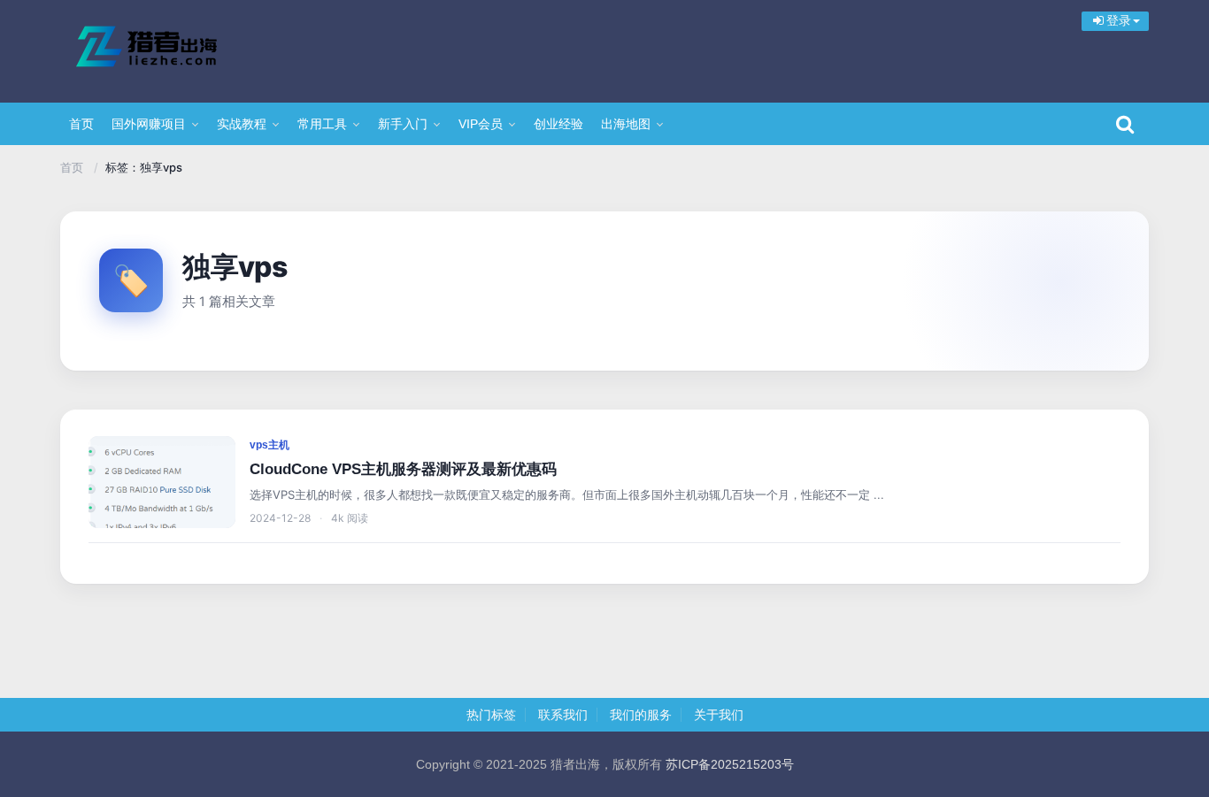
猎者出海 (175, 49)
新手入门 (402, 124)
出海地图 (626, 124)
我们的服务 (641, 715)
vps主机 (269, 445)
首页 (81, 124)
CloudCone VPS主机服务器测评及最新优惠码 (403, 469)
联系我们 (563, 715)
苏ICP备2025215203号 (730, 764)
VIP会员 (480, 124)
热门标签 (491, 715)
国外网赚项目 (149, 124)
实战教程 (241, 124)
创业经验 (558, 124)
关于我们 (718, 715)
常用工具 (322, 124)
